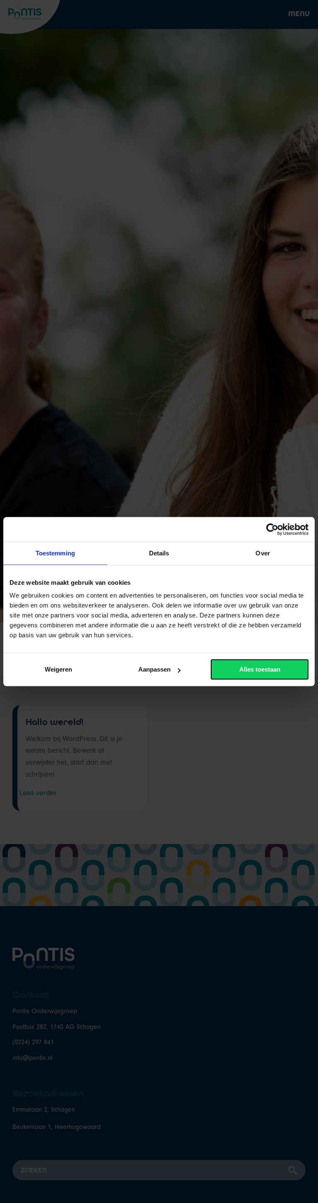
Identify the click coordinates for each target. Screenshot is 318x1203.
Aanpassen (154, 669)
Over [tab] (262, 553)
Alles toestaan (259, 669)
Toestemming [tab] (55, 553)
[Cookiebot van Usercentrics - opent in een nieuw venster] (272, 529)
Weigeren (58, 669)
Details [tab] (159, 553)
